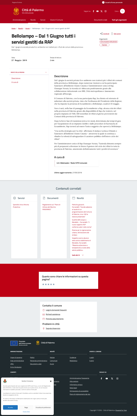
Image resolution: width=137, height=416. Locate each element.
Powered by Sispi (121, 410)
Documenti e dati (100, 19)
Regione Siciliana (17, 2)
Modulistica (73, 360)
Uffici (12, 364)
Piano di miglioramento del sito (80, 394)
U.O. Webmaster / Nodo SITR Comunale (72, 163)
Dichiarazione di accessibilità (79, 391)
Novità (33, 19)
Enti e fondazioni (15, 367)
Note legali (73, 388)
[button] (51, 381)
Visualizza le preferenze (43, 407)
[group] (24, 227)
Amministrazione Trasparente (79, 378)
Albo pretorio (74, 381)
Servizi (42, 19)
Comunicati (53, 360)
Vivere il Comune (56, 19)
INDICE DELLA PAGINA (17, 72)
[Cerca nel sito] (122, 11)
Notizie (52, 357)
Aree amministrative (17, 360)
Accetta (10, 407)
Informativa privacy (76, 384)
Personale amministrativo (38, 360)
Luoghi (91, 357)
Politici (32, 357)
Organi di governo (16, 357)
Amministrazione (19, 19)
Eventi (91, 360)
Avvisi (52, 364)
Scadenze (73, 357)
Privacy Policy (26, 411)
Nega (26, 407)
